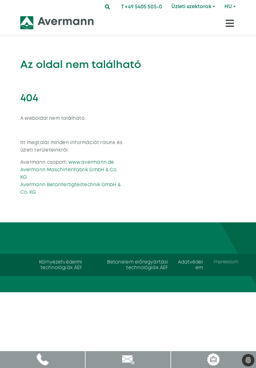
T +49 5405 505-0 (141, 7)
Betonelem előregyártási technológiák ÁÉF (137, 264)
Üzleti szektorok (191, 6)
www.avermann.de (90, 162)
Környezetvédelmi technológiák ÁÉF (60, 264)
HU (228, 6)
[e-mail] (127, 359)
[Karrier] (213, 359)
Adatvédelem (190, 264)
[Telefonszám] (42, 359)
